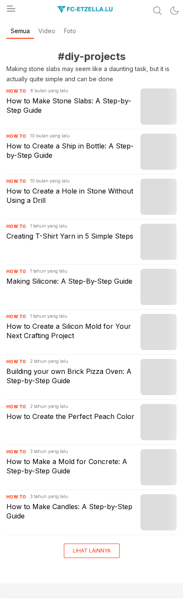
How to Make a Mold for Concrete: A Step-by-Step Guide (66, 466)
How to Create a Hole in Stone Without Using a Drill (69, 196)
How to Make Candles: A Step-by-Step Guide (69, 511)
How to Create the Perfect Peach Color (70, 416)
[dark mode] (174, 10)
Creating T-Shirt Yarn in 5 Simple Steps (69, 236)
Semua (20, 30)
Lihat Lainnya (92, 550)
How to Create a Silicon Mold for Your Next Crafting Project (68, 331)
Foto (70, 30)
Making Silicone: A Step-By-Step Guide (69, 281)
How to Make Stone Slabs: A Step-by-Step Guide (68, 105)
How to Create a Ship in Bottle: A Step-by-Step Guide (70, 150)
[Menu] (10, 11)
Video (46, 30)
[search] (157, 10)
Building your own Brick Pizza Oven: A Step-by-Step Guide (69, 376)
